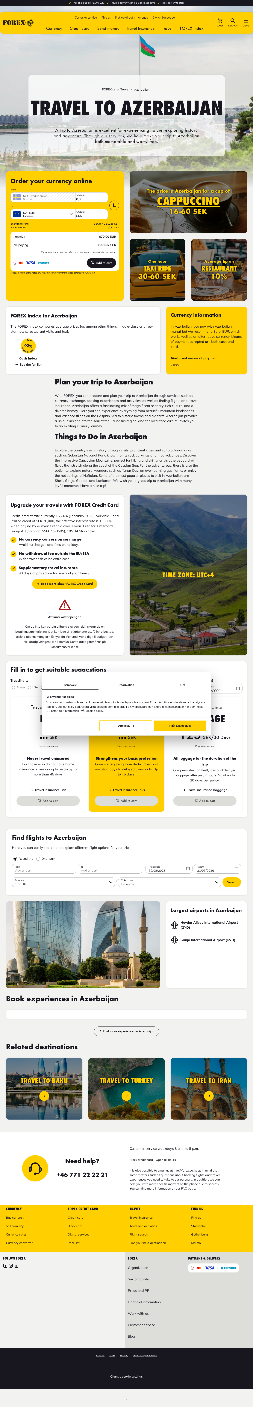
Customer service (86, 17)
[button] (164, 17)
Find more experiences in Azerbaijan (128, 1031)
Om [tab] (182, 684)
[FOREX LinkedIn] (16, 1266)
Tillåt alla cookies (180, 725)
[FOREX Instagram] (11, 1266)
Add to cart (104, 263)
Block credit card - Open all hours (153, 1160)
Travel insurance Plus (129, 790)
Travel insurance (141, 28)
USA (35, 687)
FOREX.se (109, 89)
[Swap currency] (114, 205)
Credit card (80, 28)
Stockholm (198, 1226)
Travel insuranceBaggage (207, 790)
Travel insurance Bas (50, 790)
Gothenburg (199, 1234)
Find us (106, 17)
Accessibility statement (145, 1355)
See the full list (30, 364)
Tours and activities (143, 1226)
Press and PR (138, 1290)
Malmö (196, 1243)
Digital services (78, 1234)
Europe (20, 687)
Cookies (100, 1355)
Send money (108, 28)
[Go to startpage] (18, 23)
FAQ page (188, 1188)
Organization (138, 1268)
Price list (74, 1243)
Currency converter (19, 1243)
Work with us (138, 1313)
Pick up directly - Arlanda (131, 17)
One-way (48, 858)
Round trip (26, 858)
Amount (80, 195)
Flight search (139, 1234)
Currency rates (16, 1234)
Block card (75, 1226)
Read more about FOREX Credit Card (67, 584)
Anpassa (124, 725)
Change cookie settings (126, 1376)
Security (124, 1355)
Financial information (144, 1302)
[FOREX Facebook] (5, 1266)
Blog (131, 1336)
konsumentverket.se (65, 647)
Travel (167, 28)
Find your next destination (148, 1243)
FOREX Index (191, 28)
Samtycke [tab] (70, 684)
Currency (54, 28)
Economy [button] (127, 884)
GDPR (112, 1355)
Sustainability (138, 1279)
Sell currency (15, 1226)
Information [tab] (126, 684)
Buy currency (15, 1217)
